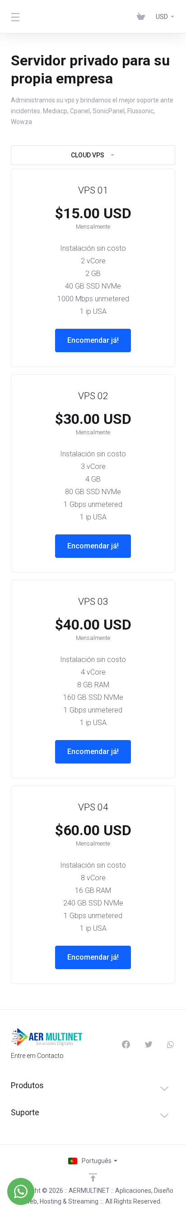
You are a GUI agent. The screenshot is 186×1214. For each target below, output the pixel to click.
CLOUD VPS (87, 155)
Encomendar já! (93, 340)
